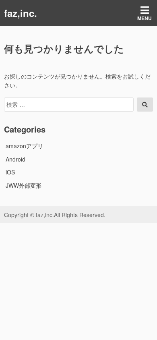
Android (15, 159)
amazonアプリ (24, 146)
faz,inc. (20, 13)
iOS (10, 172)
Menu (144, 18)
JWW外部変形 (23, 185)
